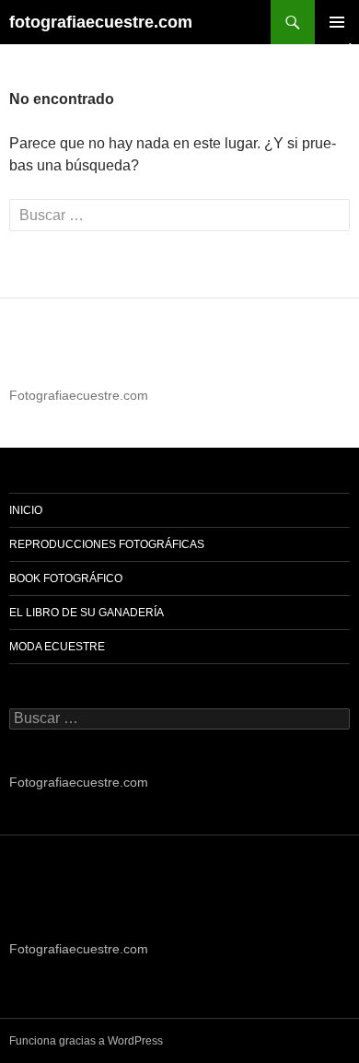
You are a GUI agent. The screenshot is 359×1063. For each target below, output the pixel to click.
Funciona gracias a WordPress (86, 1040)
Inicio (25, 510)
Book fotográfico (65, 578)
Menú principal (337, 22)
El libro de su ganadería (86, 612)
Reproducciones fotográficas (106, 544)
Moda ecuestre (57, 646)
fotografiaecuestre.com (100, 22)
